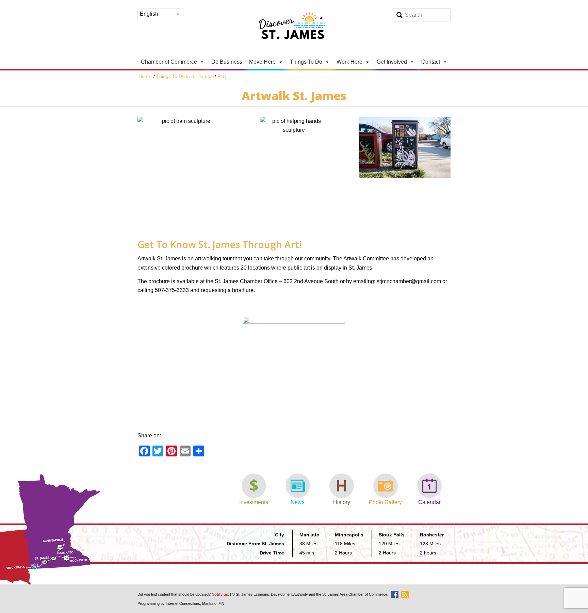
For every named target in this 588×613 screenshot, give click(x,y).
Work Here (349, 62)
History (341, 502)
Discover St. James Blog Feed (405, 594)
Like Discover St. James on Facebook (394, 594)
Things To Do (306, 62)
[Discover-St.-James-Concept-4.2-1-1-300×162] (294, 27)
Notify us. (220, 594)
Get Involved (392, 62)
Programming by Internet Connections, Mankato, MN (180, 603)
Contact (430, 62)
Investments (253, 502)
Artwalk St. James (294, 95)
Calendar (429, 502)
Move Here (262, 62)
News (298, 502)
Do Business (226, 62)
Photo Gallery (385, 502)
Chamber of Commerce (169, 62)
